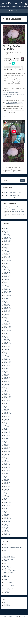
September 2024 (7, 260)
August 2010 (6, 507)
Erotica (5, 560)
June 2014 (6, 439)
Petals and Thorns (8, 578)
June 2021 (6, 317)
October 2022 (7, 294)
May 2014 (6, 441)
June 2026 (6, 230)
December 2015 (7, 413)
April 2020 (6, 337)
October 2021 (7, 311)
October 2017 (7, 381)
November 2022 (7, 292)
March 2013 (6, 461)
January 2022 (7, 307)
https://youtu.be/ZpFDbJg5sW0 (14, 102)
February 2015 (7, 428)
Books (5, 553)
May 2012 (6, 476)
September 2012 (7, 470)
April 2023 (6, 285)
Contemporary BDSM (8, 556)
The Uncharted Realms (9, 588)
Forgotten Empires (8, 568)
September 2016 (7, 400)
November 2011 (7, 485)
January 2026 (7, 237)
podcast (19, 170)
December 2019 (7, 343)
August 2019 (6, 349)
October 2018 (7, 364)
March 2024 (6, 269)
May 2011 (6, 493)
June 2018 (6, 370)
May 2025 (6, 249)
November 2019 (7, 345)
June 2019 (6, 352)
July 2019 (6, 351)
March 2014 (6, 444)
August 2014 (6, 437)
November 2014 (7, 432)
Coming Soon (7, 554)
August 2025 (6, 244)
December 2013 (7, 448)
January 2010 (7, 517)
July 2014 (6, 438)
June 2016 (6, 405)
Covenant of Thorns (8, 559)
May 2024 (6, 266)
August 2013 (6, 454)
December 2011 (7, 483)
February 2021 (7, 323)
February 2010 (7, 515)
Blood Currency (7, 552)
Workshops (18, 171)
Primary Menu (15, 11)
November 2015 (7, 415)
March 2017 (6, 391)
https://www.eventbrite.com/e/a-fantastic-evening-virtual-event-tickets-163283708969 (13, 94)
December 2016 (7, 396)
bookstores (19, 166)
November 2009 (7, 520)
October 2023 (7, 276)
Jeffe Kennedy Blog (14, 3)
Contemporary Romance (9, 557)
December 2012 (7, 466)
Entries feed (6, 604)
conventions (8, 167)
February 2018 (7, 375)
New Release (7, 573)
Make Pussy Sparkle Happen (18, 217)
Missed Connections (8, 572)
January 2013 (7, 464)
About (5, 544)
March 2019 (6, 356)
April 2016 (6, 407)
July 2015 (6, 421)
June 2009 (6, 527)
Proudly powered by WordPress (10, 616)
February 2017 (7, 393)
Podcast (9, 53)
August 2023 (6, 279)
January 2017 (7, 394)
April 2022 (6, 302)
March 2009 (6, 531)
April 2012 (6, 477)
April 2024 (6, 267)
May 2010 (6, 511)
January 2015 (7, 429)
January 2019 (7, 359)
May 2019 (6, 353)
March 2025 (6, 251)
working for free (11, 171)
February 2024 (7, 270)
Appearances (7, 546)
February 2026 (7, 235)
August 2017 (6, 384)
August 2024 (6, 262)
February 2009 (7, 533)
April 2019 (6, 355)
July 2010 (6, 508)
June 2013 (6, 457)
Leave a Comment (8, 166)
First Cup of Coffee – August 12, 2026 (12, 192)
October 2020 (7, 329)
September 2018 (7, 365)
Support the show (8, 116)
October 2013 (7, 451)
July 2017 (6, 386)
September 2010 (7, 505)
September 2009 (7, 523)
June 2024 (6, 265)
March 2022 (6, 304)
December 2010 (7, 501)
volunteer (5, 171)
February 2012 (7, 480)
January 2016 (7, 412)
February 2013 (7, 463)
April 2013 (6, 460)
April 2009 (6, 530)
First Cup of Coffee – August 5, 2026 (12, 194)
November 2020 (7, 327)
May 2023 (6, 284)
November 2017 (7, 380)
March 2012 (6, 479)
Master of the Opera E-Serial (10, 570)
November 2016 (7, 397)
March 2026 (6, 234)
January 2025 (7, 254)
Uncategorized (7, 591)
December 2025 (7, 238)
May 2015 (6, 423)
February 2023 (7, 288)
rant (22, 170)
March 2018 (6, 374)
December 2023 (7, 273)
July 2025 (6, 246)
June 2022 (6, 300)
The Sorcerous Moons (9, 585)
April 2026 (6, 233)
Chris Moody (6, 214)
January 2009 (7, 534)
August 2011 (6, 489)
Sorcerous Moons (8, 582)
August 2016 (6, 402)
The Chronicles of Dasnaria (10, 584)
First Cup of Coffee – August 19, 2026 (12, 191)
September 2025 (7, 243)
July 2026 (6, 228)
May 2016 (6, 406)
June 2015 (6, 422)
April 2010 (6, 512)
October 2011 (7, 486)
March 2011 (6, 496)
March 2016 (6, 409)
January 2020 (7, 342)
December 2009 (7, 518)
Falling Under (6, 566)
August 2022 (6, 297)
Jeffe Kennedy (8, 52)
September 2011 (7, 488)
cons (4, 167)
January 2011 (7, 499)
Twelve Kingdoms (8, 589)
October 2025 (7, 241)
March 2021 (6, 321)
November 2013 (7, 450)
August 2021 (6, 314)
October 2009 (7, 521)
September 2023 (7, 278)
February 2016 (7, 410)
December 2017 (7, 378)
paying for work (13, 170)
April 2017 (6, 390)
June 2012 (6, 475)
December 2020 (7, 326)
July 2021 (6, 316)
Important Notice (7, 569)
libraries (18, 169)
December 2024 (7, 256)
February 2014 (7, 445)
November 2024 (7, 257)
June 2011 (6, 492)
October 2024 (7, 259)
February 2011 (7, 498)
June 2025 (6, 247)
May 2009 (6, 528)
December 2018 (7, 361)
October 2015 (7, 416)
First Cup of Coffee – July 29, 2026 (11, 195)
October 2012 (7, 469)
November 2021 (7, 310)
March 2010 (6, 514)
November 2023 (7, 275)
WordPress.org (7, 607)
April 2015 (6, 425)
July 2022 (6, 298)
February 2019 (7, 358)
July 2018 (6, 368)
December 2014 (7, 431)
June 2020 (6, 335)
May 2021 (6, 319)
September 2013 (7, 453)
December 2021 (7, 308)
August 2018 (6, 367)
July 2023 (6, 281)
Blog (6, 53)
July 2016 (6, 403)
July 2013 (6, 456)
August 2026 (6, 227)
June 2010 (6, 509)
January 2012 (7, 482)
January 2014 (7, 447)
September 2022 (7, 295)
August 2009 (6, 524)
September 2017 (7, 383)
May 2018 (6, 371)
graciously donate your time (9, 169)
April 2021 (6, 320)
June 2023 (6, 282)
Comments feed (7, 605)
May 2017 (6, 389)
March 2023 (6, 286)
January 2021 (7, 324)
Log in (5, 602)
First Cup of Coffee (16, 167)
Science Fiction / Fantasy (9, 581)
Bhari (24, 616)
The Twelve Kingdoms (9, 586)
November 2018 (7, 362)
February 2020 (7, 340)
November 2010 (7, 502)
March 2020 (6, 339)
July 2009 (6, 525)
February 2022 (7, 305)
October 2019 (7, 346)
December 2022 (7, 291)
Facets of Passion (8, 565)
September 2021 (7, 313)
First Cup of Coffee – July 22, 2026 (11, 197)
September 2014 (7, 435)
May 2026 (6, 231)
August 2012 (6, 472)
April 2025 (6, 250)
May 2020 (6, 336)
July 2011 (6, 491)
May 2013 (6, 458)
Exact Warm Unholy (8, 562)
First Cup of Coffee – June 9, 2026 (15, 209)
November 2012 (7, 467)
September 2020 (7, 330)
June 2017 (6, 387)
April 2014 (6, 442)
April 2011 (6, 495)
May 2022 (6, 301)
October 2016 (7, 399)
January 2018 (7, 377)
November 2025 (7, 240)
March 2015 (6, 426)
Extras (5, 563)
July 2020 (6, 333)
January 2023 (7, 289)
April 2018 (6, 372)
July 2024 (6, 263)
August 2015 (6, 419)
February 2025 (7, 253)
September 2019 (7, 348)
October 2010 (7, 504)
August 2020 (6, 332)
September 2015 (7, 418)
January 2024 (7, 272)
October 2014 (7, 434)
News (5, 575)
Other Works (6, 576)
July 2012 (6, 473)
